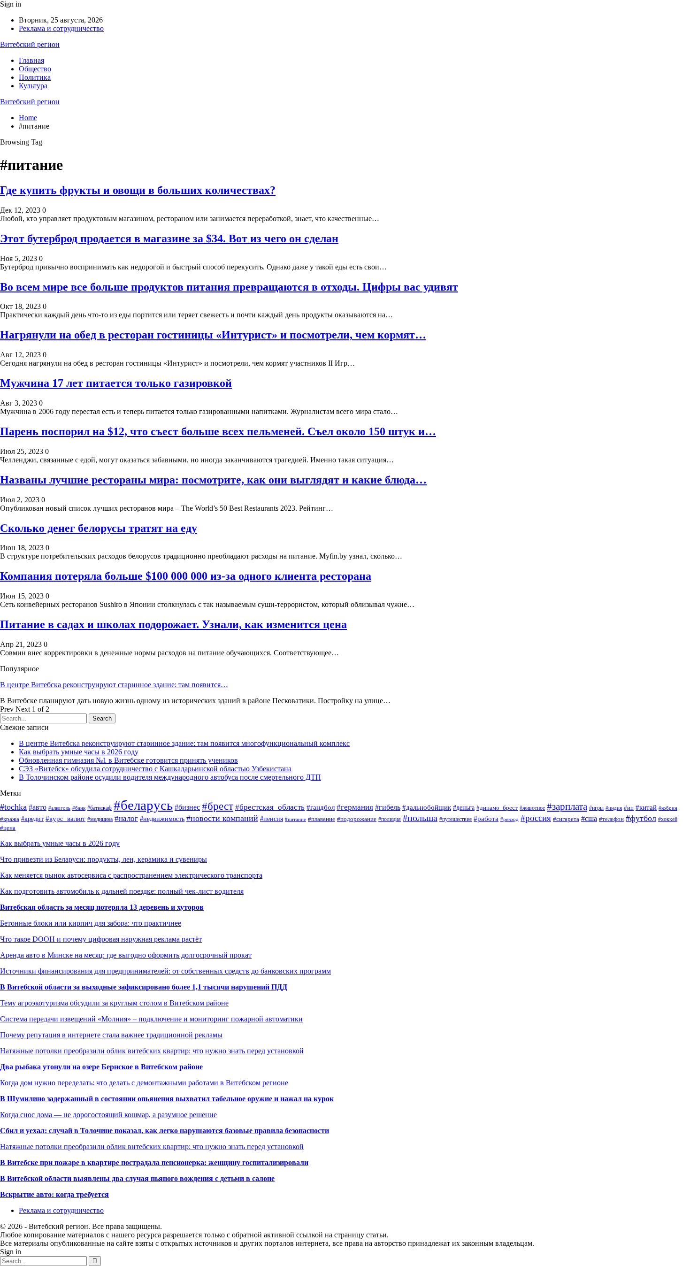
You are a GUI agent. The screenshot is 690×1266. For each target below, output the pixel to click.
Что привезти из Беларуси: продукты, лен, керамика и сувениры (103, 859)
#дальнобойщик (426, 807)
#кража (9, 819)
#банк (78, 808)
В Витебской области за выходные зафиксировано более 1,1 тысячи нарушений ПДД (143, 987)
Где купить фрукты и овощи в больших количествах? (138, 190)
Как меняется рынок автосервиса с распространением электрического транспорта (131, 875)
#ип (629, 807)
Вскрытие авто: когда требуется (54, 1194)
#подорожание (356, 819)
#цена (7, 827)
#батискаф (99, 808)
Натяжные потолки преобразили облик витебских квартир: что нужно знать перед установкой (152, 1051)
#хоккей (667, 819)
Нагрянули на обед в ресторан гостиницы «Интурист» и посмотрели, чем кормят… (213, 335)
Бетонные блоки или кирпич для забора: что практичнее (90, 923)
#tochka (13, 807)
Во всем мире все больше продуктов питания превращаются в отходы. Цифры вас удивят (229, 287)
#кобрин (668, 808)
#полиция (389, 819)
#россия (536, 818)
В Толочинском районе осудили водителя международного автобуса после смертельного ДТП (170, 777)
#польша (420, 818)
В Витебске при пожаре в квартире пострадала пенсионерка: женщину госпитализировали (154, 1162)
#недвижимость (162, 818)
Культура (33, 86)
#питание (295, 819)
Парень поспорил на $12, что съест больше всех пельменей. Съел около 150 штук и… (218, 431)
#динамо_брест (497, 808)
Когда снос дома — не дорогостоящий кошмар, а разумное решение (108, 1115)
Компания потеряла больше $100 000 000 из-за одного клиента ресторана (185, 576)
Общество (35, 69)
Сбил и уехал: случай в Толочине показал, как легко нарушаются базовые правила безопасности (164, 1131)
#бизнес (187, 807)
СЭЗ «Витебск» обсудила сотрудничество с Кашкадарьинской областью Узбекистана (155, 769)
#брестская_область (270, 807)
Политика (35, 77)
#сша (589, 818)
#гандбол (321, 807)
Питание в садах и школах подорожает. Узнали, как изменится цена (173, 624)
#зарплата (567, 806)
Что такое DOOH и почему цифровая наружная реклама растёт (101, 939)
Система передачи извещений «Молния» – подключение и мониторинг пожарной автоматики (151, 1019)
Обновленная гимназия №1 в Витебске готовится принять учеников (128, 760)
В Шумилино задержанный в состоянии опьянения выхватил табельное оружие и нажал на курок (167, 1099)
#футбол (641, 818)
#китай (646, 807)
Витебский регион (30, 44)
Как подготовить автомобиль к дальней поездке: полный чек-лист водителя (122, 891)
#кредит (32, 818)
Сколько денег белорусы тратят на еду (98, 528)
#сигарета (566, 818)
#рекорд (509, 819)
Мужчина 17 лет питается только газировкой (116, 383)
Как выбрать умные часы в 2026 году (78, 752)
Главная (31, 60)
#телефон (611, 818)
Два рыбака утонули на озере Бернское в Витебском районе (101, 1067)
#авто (37, 807)
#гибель (387, 807)
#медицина (100, 819)
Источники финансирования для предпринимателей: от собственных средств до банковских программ (165, 971)
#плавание (321, 819)
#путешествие (455, 819)
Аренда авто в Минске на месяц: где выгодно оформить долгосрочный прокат (126, 955)
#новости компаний (222, 818)
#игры (596, 808)
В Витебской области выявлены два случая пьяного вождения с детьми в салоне (137, 1178)
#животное (532, 808)
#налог (126, 818)
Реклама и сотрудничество (61, 28)
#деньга (464, 807)
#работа (486, 818)
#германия (355, 807)
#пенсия (271, 818)
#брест (217, 806)
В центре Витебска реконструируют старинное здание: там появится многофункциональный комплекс (184, 743)
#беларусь (143, 805)
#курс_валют (65, 818)
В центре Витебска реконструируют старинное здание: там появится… (114, 685)
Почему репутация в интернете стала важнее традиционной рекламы (111, 1035)
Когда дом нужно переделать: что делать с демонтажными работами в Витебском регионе (144, 1083)
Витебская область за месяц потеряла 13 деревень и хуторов (102, 907)
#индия (614, 808)
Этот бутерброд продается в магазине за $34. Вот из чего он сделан (169, 238)
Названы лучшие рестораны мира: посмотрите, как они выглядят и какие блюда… (213, 480)
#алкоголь (59, 808)
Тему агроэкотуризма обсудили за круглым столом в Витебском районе (114, 1003)
